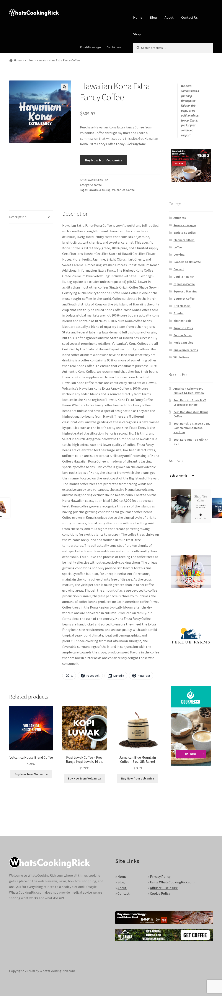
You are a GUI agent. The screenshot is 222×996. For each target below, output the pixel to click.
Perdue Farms (182, 335)
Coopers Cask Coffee (187, 262)
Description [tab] (17, 217)
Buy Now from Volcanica (103, 160)
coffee (29, 60)
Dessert (178, 269)
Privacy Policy (160, 876)
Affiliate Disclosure (164, 888)
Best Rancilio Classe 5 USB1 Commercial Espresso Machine (192, 428)
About (169, 17)
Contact (124, 893)
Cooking (178, 254)
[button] (64, 87)
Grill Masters (182, 306)
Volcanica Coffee (123, 190)
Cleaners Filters (183, 240)
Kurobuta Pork (183, 328)
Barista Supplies (184, 233)
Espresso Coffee (184, 284)
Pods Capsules (183, 343)
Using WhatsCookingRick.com (172, 882)
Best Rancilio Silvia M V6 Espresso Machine (189, 402)
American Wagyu (184, 225)
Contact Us (189, 17)
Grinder (178, 313)
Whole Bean (181, 357)
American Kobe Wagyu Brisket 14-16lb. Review (188, 391)
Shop (137, 34)
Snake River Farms (185, 350)
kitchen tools (182, 321)
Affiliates (179, 218)
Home (137, 17)
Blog (153, 17)
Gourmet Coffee (183, 298)
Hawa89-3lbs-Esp (99, 190)
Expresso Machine (185, 291)
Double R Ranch (183, 277)
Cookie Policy (160, 893)
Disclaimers (114, 47)
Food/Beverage (90, 47)
